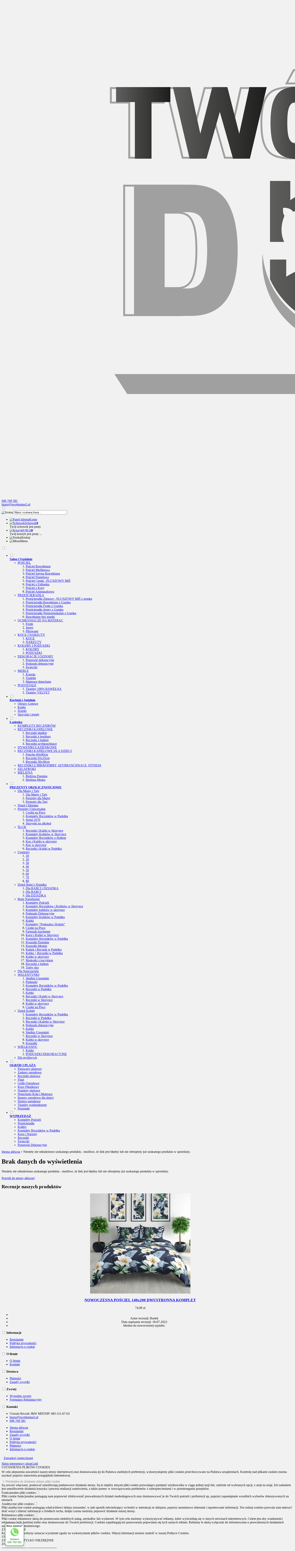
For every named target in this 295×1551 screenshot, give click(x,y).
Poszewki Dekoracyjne (32, 1145)
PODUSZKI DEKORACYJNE (46, 1054)
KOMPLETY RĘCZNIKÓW (37, 725)
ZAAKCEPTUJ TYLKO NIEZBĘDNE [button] (28, 1540)
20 (27, 859)
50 (27, 870)
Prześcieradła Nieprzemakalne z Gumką (51, 613)
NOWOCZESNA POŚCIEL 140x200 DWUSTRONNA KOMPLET (140, 1300)
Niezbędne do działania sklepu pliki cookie (33, 1481)
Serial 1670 (33, 819)
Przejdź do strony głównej (18, 1178)
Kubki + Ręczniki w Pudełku (44, 953)
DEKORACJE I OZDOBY (35, 656)
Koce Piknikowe (28, 1087)
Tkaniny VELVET (38, 692)
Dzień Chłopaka (28, 805)
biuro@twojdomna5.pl (16, 504)
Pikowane (32, 631)
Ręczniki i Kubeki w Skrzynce (45, 1021)
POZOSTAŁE (27, 685)
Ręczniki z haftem (37, 740)
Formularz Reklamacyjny (26, 1399)
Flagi (21, 1079)
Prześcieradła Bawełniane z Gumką (48, 602)
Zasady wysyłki (20, 1382)
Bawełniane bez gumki (40, 616)
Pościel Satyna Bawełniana (43, 573)
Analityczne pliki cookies (18, 1504)
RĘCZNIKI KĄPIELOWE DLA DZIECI (45, 751)
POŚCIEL (24, 562)
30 (27, 863)
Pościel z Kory (35, 588)
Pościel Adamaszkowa (40, 591)
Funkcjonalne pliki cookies (19, 1492)
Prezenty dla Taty (37, 801)
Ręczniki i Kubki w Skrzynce (44, 830)
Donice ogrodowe (29, 1101)
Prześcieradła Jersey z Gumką (44, 609)
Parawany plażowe (30, 1069)
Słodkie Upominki (37, 978)
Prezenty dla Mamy (38, 798)
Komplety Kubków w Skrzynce (46, 834)
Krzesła (30, 674)
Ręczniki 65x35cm (38, 758)
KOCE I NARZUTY (31, 634)
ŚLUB (22, 827)
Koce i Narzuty (27, 1134)
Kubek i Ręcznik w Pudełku (44, 949)
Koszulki (31, 1043)
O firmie (15, 1360)
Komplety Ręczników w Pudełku (47, 816)
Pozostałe (24, 1108)
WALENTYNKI (28, 974)
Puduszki (31, 982)
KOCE (30, 638)
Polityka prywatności (23, 1343)
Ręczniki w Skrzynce (39, 1000)
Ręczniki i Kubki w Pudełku (44, 848)
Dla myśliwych (27, 1057)
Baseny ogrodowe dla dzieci (36, 1097)
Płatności (15, 1378)
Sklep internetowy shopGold (20, 1463)
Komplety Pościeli (37, 902)
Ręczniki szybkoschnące (41, 743)
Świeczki (31, 667)
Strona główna (19, 1427)
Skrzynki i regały (28, 714)
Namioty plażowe (29, 1090)
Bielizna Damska (36, 776)
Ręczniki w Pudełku (38, 989)
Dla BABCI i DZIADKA (42, 888)
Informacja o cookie (22, 1346)
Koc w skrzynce (36, 845)
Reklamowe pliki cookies (18, 1515)
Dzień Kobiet (26, 1010)
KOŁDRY (32, 649)
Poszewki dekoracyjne (40, 660)
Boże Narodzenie (29, 899)
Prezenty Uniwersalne (32, 809)
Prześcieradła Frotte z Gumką (44, 606)
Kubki (22, 707)
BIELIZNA (25, 772)
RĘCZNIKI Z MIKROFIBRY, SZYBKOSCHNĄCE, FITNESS (59, 765)
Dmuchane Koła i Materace (35, 1094)
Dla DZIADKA (36, 895)
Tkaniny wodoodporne (32, 1105)
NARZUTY (34, 642)
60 (27, 874)
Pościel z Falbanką (37, 584)
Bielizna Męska (35, 779)
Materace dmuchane (38, 681)
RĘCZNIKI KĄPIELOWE (35, 729)
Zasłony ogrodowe (30, 1072)
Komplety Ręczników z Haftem (46, 837)
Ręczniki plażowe (29, 1076)
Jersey (30, 627)
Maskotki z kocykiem (39, 960)
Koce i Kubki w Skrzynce (42, 935)
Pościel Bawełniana (38, 566)
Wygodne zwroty (21, 1396)
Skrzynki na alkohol (38, 823)
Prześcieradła (26, 1123)
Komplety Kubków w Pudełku (45, 917)
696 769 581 (10, 501)
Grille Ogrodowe (28, 1083)
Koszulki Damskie (37, 942)
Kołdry (22, 1127)
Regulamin (16, 1339)
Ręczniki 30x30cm (38, 761)
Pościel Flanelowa (37, 577)
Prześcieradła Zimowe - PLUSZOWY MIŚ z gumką (59, 598)
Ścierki (22, 711)
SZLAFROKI (27, 769)
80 (27, 881)
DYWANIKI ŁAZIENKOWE (37, 747)
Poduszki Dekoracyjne (40, 913)
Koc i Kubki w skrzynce (41, 841)
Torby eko (32, 967)
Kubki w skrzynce (37, 956)
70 (27, 877)
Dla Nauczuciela (28, 971)
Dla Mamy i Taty (28, 791)
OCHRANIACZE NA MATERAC (40, 620)
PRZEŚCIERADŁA (31, 595)
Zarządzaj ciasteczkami (18, 1458)
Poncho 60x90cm (37, 754)
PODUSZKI (34, 652)
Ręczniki (23, 1137)
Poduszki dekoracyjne (40, 663)
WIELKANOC (28, 1046)
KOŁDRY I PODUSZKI (34, 645)
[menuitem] (144, 623)
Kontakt (15, 1364)
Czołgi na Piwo (35, 812)
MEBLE (23, 670)
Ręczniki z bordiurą (38, 736)
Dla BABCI (33, 892)
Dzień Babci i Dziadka (32, 884)
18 (27, 855)
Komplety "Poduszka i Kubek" (45, 924)
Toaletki (31, 678)
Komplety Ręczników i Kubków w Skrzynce (54, 906)
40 (27, 866)
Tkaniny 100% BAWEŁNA (44, 689)
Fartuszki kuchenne (38, 931)
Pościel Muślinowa (38, 570)
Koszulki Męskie (36, 946)
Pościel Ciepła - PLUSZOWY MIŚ (48, 580)
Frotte (29, 624)
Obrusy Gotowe (28, 703)
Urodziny (24, 852)
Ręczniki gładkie (36, 733)
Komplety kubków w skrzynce (45, 910)
